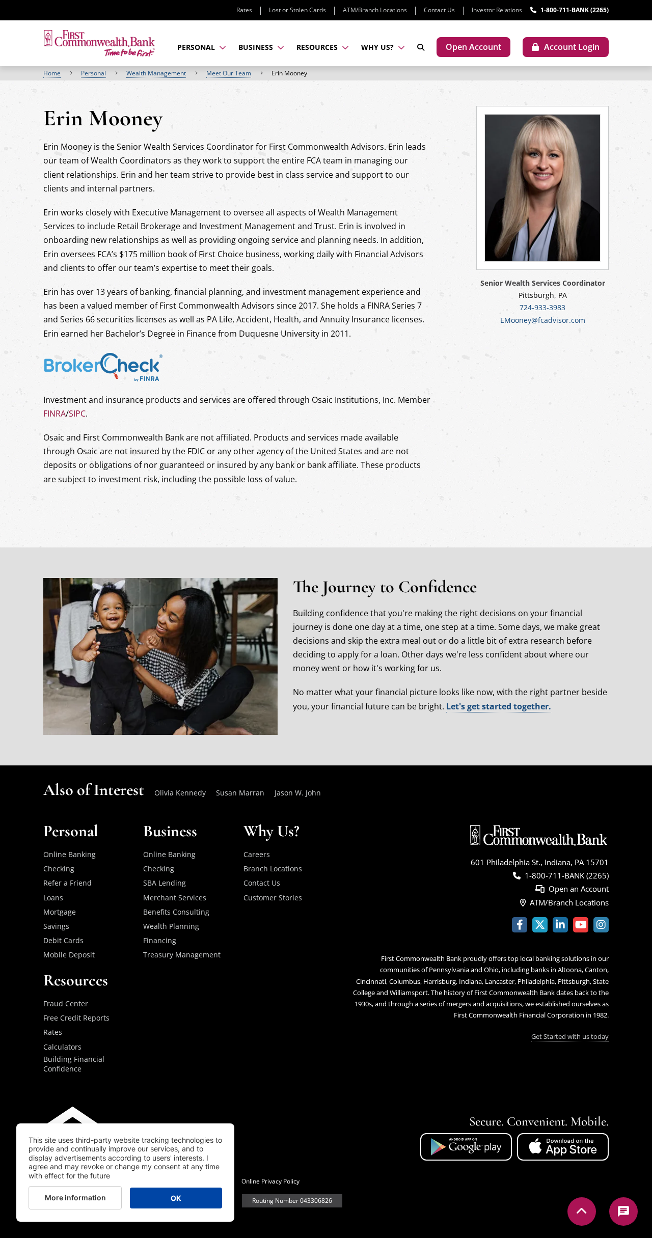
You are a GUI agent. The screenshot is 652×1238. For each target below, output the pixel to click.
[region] (326, 73)
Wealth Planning (171, 926)
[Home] (99, 43)
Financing (159, 940)
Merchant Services (174, 897)
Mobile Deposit (69, 954)
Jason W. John (298, 792)
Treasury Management (182, 954)
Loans (53, 897)
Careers (256, 854)
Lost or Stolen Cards (297, 10)
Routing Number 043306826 (292, 1200)
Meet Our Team (228, 73)
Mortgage (59, 912)
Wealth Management (156, 73)
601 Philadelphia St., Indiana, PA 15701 (540, 862)
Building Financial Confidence (73, 1064)
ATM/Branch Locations (375, 10)
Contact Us (439, 10)
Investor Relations (497, 10)
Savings (56, 926)
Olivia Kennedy (180, 792)
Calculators (62, 1047)
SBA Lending (164, 883)
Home (52, 73)
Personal (93, 73)
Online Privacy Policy (270, 1181)
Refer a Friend (67, 883)
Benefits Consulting (176, 912)
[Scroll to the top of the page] (581, 1211)
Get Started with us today (570, 1036)
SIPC (77, 413)
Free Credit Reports (76, 1018)
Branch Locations (272, 868)
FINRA (54, 413)
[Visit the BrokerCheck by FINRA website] (103, 365)
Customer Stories (272, 897)
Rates (244, 10)
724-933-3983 (542, 307)
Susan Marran (240, 792)
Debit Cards (63, 940)
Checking (58, 868)
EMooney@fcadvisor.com (542, 320)
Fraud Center (65, 1003)
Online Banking (69, 854)
